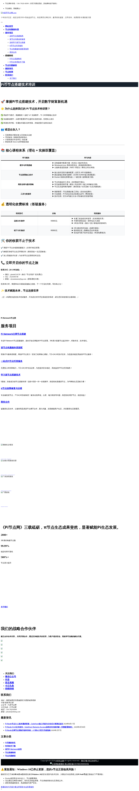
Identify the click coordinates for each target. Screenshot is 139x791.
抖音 (7, 679)
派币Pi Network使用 (13, 749)
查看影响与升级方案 (9, 787)
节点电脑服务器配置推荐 (19, 49)
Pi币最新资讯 (10, 742)
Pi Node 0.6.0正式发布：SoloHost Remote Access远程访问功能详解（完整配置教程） (39, 727)
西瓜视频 (9, 682)
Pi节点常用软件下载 (17, 62)
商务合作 (13, 52)
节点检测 (9, 71)
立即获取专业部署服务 (25, 787)
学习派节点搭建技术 (10, 374)
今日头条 (9, 685)
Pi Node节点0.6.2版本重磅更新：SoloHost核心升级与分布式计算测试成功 (34, 724)
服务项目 (9, 32)
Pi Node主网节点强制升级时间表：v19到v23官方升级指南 (28, 730)
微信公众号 (10, 676)
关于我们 (13, 78)
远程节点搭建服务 (16, 36)
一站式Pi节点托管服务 (11, 361)
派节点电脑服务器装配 (12, 347)
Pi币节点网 (59, 760)
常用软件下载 (10, 746)
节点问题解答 (11, 65)
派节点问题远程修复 (17, 39)
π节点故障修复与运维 (11, 388)
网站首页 (9, 26)
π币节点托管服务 (16, 45)
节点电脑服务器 (12, 29)
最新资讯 (9, 68)
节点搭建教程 (10, 752)
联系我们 (9, 75)
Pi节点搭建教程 (16, 58)
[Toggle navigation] (2, 22)
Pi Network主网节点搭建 (13, 333)
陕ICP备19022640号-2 (89, 760)
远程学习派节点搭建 (17, 42)
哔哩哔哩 (9, 688)
